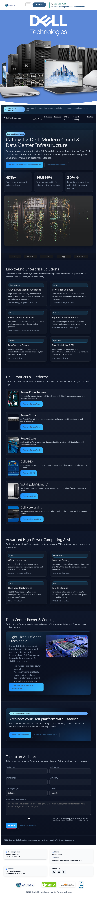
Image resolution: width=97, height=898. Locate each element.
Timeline (53, 788)
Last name (54, 767)
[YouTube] (59, 872)
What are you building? (16, 799)
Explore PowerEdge (31, 404)
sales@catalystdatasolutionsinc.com (69, 7)
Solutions (48, 117)
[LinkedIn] (64, 872)
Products (58, 117)
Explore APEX (29, 473)
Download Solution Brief (45, 734)
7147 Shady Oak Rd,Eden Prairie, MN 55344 (15, 872)
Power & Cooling (76, 118)
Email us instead (28, 825)
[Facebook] (54, 872)
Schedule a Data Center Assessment (22, 687)
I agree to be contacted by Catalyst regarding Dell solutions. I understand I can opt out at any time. (70, 819)
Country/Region (13, 788)
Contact (90, 117)
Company (53, 778)
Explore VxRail (29, 496)
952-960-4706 (60, 4)
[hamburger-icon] (28, 4)
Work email (11, 778)
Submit (11, 825)
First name (10, 767)
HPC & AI (66, 118)
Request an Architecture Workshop (24, 164)
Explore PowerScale (32, 450)
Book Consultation (20, 734)
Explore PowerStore (32, 427)
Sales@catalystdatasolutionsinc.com (67, 860)
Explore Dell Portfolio (57, 164)
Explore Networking (32, 519)
